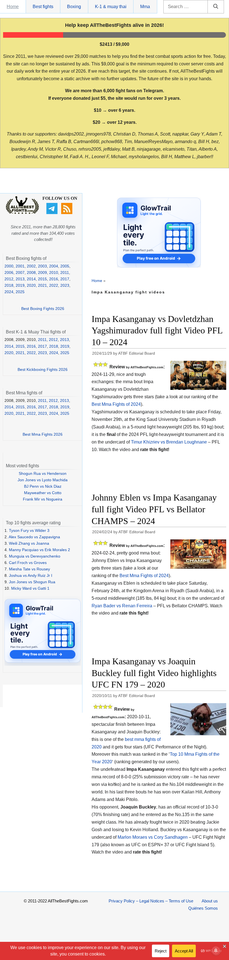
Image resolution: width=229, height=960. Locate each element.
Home (13, 6)
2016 (53, 279)
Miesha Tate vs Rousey (29, 569)
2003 (42, 266)
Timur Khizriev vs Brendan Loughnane (169, 442)
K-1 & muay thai (111, 6)
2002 (31, 266)
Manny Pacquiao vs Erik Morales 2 (39, 549)
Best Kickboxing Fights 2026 (43, 369)
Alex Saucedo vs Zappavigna (34, 537)
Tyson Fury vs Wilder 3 (29, 530)
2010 (53, 272)
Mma (145, 6)
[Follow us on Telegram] (52, 212)
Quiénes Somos (203, 908)
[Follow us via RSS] (67, 212)
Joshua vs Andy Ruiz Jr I (30, 575)
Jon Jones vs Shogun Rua (32, 582)
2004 (53, 266)
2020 (31, 285)
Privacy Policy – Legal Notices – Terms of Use (151, 901)
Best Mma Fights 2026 (43, 434)
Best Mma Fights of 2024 (116, 404)
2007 (20, 272)
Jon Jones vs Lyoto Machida (43, 480)
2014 (31, 279)
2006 (8, 272)
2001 (20, 266)
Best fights (43, 6)
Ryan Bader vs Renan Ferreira (122, 605)
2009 (42, 272)
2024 (8, 292)
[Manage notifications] (215, 950)
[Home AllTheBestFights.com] (22, 212)
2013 (20, 279)
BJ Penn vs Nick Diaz (42, 486)
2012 (8, 279)
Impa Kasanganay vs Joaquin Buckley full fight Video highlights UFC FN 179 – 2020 (154, 672)
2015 (42, 279)
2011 (64, 272)
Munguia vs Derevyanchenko (34, 556)
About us (210, 901)
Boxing (74, 6)
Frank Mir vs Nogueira (42, 499)
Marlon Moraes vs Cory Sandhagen (153, 837)
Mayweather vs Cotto (42, 492)
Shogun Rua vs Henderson (42, 473)
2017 (64, 279)
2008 (31, 272)
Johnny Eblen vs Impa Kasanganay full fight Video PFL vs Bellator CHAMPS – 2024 (154, 509)
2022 (53, 285)
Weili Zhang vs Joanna (29, 543)
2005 (64, 266)
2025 (20, 292)
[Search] (215, 6)
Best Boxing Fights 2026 (42, 308)
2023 (64, 285)
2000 (8, 266)
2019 (20, 285)
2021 (42, 285)
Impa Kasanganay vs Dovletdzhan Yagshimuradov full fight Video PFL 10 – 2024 (157, 330)
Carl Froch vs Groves (28, 562)
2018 (8, 285)
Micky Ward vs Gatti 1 (30, 588)
